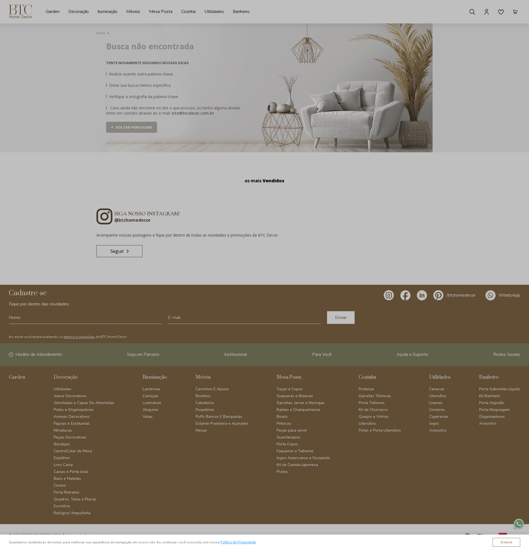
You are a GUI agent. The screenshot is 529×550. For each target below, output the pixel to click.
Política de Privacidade (238, 542)
